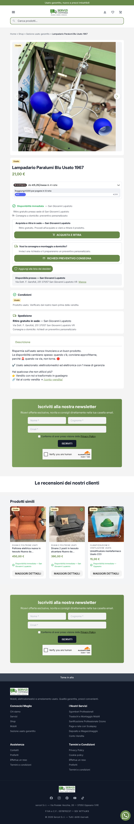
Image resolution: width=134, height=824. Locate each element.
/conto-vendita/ (53, 379)
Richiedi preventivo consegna (69, 258)
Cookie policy (76, 755)
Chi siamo (15, 711)
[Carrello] (120, 12)
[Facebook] (51, 798)
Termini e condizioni (20, 764)
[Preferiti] (112, 12)
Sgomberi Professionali (81, 711)
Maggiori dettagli (28, 573)
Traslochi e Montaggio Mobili (84, 716)
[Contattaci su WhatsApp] (125, 815)
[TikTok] (83, 798)
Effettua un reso (18, 759)
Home (13, 34)
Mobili (13, 726)
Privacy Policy (88, 436)
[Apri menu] (13, 12)
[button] (117, 96)
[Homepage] (59, 12)
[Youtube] (75, 798)
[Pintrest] (67, 798)
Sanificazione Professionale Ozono (87, 721)
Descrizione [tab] (22, 342)
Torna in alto (67, 677)
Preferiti (14, 755)
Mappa (82, 281)
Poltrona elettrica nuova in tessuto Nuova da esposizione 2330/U (26, 551)
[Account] (105, 12)
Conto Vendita (76, 736)
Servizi (13, 716)
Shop (21, 34)
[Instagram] (59, 798)
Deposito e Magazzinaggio (83, 731)
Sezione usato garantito (38, 34)
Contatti (14, 750)
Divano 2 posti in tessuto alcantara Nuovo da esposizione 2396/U (64, 551)
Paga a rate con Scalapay (83, 726)
